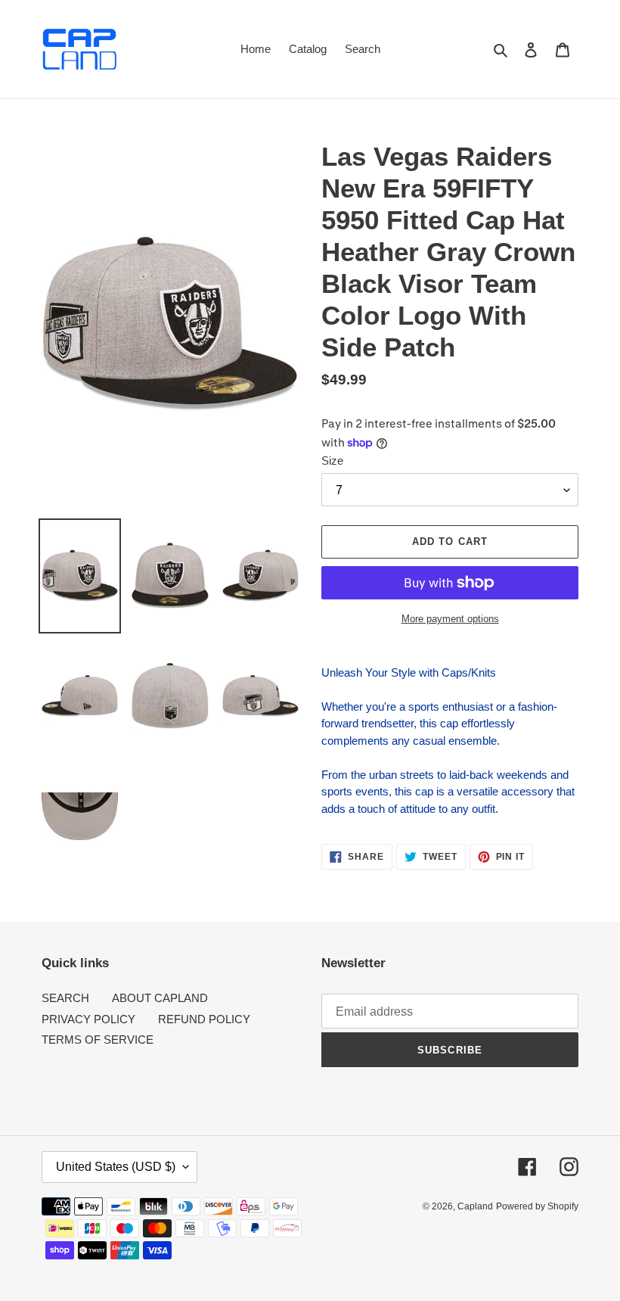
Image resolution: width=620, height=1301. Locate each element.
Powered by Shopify (537, 1206)
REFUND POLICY (204, 1019)
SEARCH (65, 997)
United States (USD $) (115, 1166)
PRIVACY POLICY (88, 1019)
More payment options (450, 618)
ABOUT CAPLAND (160, 997)
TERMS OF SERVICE (97, 1039)
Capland (475, 1206)
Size (332, 460)
